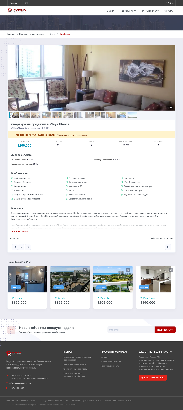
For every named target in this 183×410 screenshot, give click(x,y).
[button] (20, 77)
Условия (105, 357)
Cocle (52, 34)
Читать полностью (19, 231)
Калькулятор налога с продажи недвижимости (77, 358)
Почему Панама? (149, 11)
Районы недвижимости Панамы (118, 401)
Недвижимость (126, 11)
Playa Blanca (64, 34)
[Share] (15, 247)
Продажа (23, 34)
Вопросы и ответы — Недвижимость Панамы (74, 374)
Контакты (168, 11)
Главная (110, 11)
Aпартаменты (38, 34)
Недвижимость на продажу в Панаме (21, 401)
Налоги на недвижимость (74, 364)
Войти (171, 3)
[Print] (28, 247)
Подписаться (165, 329)
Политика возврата (110, 366)
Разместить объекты (154, 378)
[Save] (21, 247)
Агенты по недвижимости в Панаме (86, 401)
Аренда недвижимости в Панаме (54, 401)
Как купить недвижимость (75, 369)
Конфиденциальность (111, 361)
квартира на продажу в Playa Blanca (40, 124)
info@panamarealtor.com (20, 383)
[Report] (168, 247)
